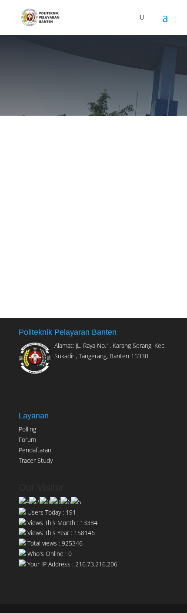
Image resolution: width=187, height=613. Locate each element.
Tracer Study (36, 460)
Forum (27, 439)
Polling (27, 429)
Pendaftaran (35, 450)
